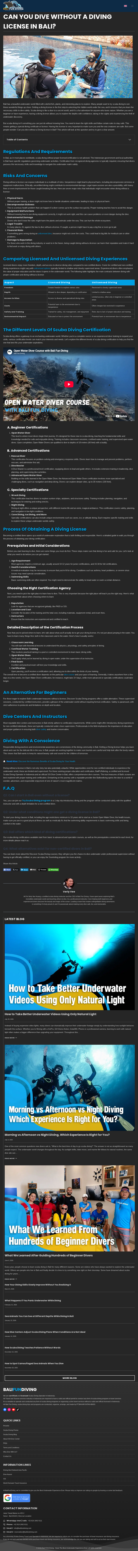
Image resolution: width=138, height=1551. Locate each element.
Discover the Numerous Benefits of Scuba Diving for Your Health (46, 761)
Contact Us (7, 1456)
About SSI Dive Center (11, 1439)
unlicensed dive (45, 233)
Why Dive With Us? (10, 1452)
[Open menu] (132, 6)
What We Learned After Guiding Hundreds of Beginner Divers (49, 1255)
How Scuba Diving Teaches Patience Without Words (33, 1347)
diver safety (41, 729)
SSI (4, 1479)
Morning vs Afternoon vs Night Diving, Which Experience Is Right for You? (57, 1135)
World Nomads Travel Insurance (15, 1483)
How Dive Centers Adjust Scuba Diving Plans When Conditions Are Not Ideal (45, 1332)
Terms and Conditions (11, 1448)
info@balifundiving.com (22, 1528)
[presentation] (70, 967)
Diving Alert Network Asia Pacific (15, 1470)
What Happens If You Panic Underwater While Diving (33, 1300)
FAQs (5, 1443)
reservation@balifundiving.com (25, 1532)
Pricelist (6, 1426)
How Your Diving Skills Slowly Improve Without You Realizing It (38, 1284)
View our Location (24, 1516)
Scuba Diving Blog (10, 1434)
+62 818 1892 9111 (35, 1521)
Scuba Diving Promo (10, 1430)
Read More (11, 1038)
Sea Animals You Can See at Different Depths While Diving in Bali (39, 1316)
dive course (69, 674)
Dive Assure (7, 1474)
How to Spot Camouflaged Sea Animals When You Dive (34, 1363)
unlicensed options (42, 268)
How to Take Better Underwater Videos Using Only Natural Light (50, 1014)
